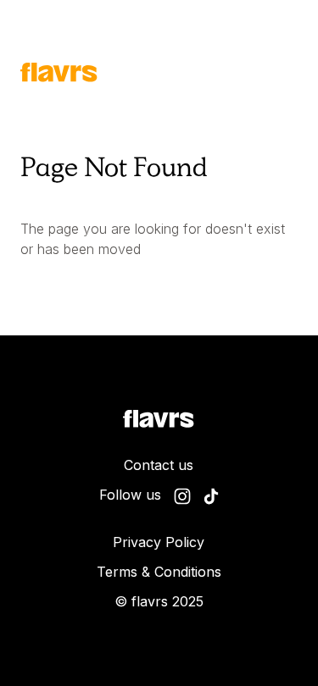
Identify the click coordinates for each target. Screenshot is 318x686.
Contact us (158, 464)
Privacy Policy (158, 542)
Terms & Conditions (159, 571)
